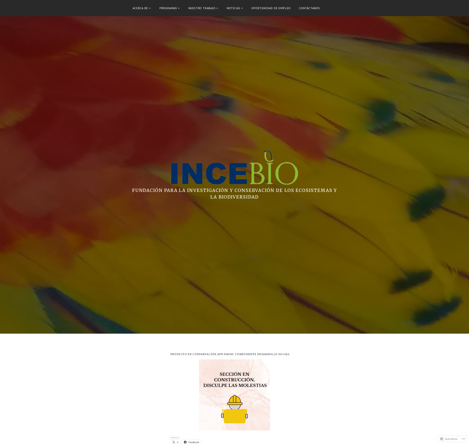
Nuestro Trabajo (201, 8)
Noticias (233, 8)
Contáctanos (309, 8)
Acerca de (140, 8)
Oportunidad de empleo (271, 8)
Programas (168, 8)
